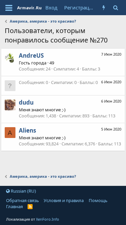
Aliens (27, 130)
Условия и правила (64, 200)
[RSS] (30, 206)
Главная (14, 206)
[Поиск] (115, 7)
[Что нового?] (104, 7)
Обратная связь (22, 200)
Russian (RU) (23, 191)
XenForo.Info (47, 219)
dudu (26, 102)
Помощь (98, 200)
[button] (9, 8)
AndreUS (31, 55)
